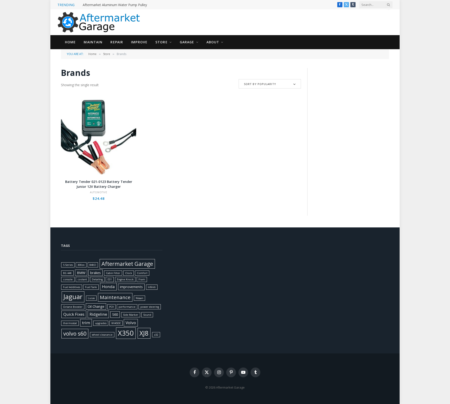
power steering (149, 306)
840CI (93, 265)
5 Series (68, 265)
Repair (116, 42)
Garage (187, 42)
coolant (82, 279)
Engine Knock (125, 279)
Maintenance (115, 297)
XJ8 (144, 333)
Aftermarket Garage (127, 263)
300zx (81, 265)
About (212, 42)
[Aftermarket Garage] (99, 22)
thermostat (70, 323)
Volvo (131, 322)
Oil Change (96, 306)
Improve (139, 42)
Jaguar (73, 296)
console (68, 279)
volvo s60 (74, 333)
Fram (142, 279)
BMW (81, 273)
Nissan (139, 298)
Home (70, 42)
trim (86, 322)
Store (161, 42)
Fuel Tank (91, 287)
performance (127, 306)
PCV (111, 306)
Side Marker (130, 314)
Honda (108, 286)
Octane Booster (72, 306)
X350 (126, 333)
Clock (128, 273)
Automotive (98, 192)
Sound (147, 314)
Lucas (91, 298)
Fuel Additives (71, 287)
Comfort (142, 273)
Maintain (93, 42)
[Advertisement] (351, 97)
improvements (131, 287)
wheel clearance (102, 334)
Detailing (97, 279)
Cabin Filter (113, 273)
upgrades (100, 323)
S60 (115, 314)
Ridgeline (98, 314)
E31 (110, 279)
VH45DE (116, 323)
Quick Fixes (73, 314)
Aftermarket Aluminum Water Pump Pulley (115, 5)
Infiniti (152, 287)
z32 (156, 334)
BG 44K (67, 273)
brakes (95, 273)
